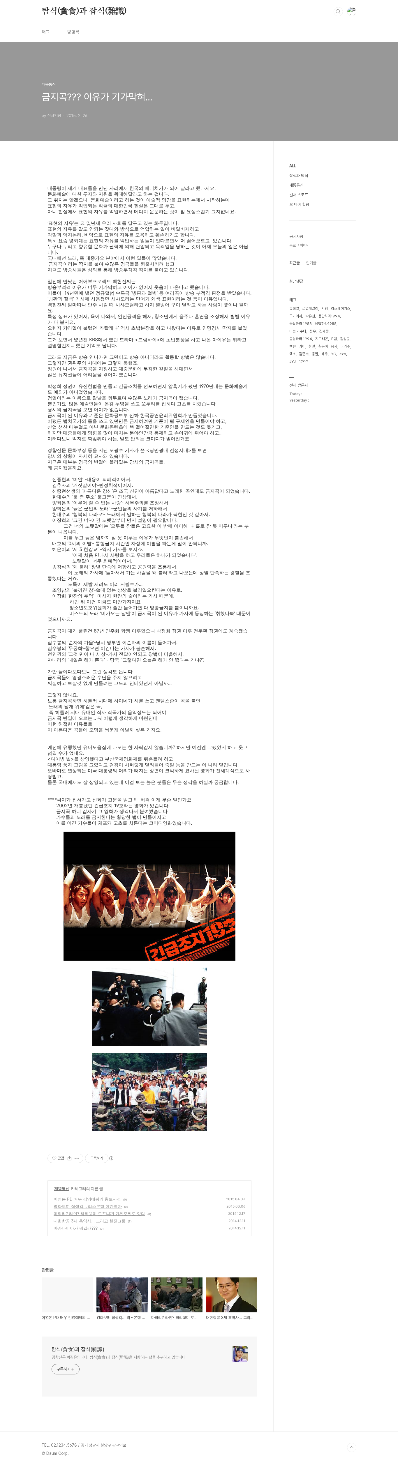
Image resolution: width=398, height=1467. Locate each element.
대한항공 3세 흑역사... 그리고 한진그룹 (90, 1220)
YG (333, 354)
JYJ (292, 361)
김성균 (345, 339)
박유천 (310, 316)
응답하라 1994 (300, 339)
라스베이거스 (340, 308)
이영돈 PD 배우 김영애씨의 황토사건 (87, 1198)
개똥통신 (61, 1188)
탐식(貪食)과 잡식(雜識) (84, 11)
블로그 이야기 (299, 245)
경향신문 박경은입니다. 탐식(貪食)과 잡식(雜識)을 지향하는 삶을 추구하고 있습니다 (118, 1357)
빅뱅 (324, 308)
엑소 (292, 354)
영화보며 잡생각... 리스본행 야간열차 (88, 1206)
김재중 (324, 331)
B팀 (334, 339)
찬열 (312, 346)
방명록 (73, 32)
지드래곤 (321, 339)
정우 (312, 331)
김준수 (304, 354)
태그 (46, 32)
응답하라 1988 (300, 323)
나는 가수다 (297, 331)
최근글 (294, 263)
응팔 (315, 354)
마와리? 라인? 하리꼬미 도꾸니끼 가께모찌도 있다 (99, 1213)
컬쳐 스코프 (298, 194)
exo (342, 354)
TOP (351, 1447)
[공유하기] (69, 1158)
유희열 (294, 308)
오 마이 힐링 (299, 204)
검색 (338, 11)
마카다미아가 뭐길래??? (76, 1228)
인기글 (311, 263)
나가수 (345, 346)
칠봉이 (323, 346)
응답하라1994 (329, 316)
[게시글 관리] (76, 1158)
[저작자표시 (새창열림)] (111, 1158)
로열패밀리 (310, 308)
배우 (324, 354)
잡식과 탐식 (298, 175)
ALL (292, 165)
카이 (302, 346)
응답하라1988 (326, 323)
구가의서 (295, 316)
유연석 (304, 361)
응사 (334, 346)
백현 (292, 346)
